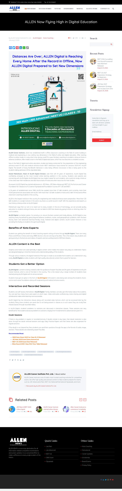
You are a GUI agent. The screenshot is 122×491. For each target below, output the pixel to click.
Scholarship (86, 458)
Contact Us (104, 9)
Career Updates (87, 454)
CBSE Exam (49, 458)
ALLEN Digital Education (63, 351)
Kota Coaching (48, 38)
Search (111, 44)
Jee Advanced (51, 450)
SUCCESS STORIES (45, 9)
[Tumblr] (18, 360)
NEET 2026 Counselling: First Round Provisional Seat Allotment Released (105, 62)
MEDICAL (80, 9)
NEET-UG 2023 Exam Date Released (24, 342)
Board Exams (86, 461)
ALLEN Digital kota (16, 354)
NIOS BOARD (31, 9)
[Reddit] (23, 360)
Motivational (86, 450)
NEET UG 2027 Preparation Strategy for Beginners (104, 75)
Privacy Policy (86, 465)
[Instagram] (108, 479)
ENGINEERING (68, 9)
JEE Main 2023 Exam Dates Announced (25, 339)
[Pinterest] (15, 360)
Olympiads (49, 461)
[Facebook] (10, 360)
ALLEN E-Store (91, 9)
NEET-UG (49, 454)
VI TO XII (57, 9)
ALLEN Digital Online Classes (33, 354)
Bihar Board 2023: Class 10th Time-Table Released (29, 344)
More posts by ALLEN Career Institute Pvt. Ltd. (41, 386)
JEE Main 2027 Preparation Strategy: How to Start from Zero (105, 86)
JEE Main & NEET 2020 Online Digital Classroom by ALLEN (23, 409)
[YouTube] (112, 479)
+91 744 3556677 (51, 2)
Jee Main (49, 446)
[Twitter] (12, 360)
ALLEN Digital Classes (29, 351)
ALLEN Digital (37, 38)
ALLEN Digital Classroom (46, 351)
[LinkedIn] (20, 360)
